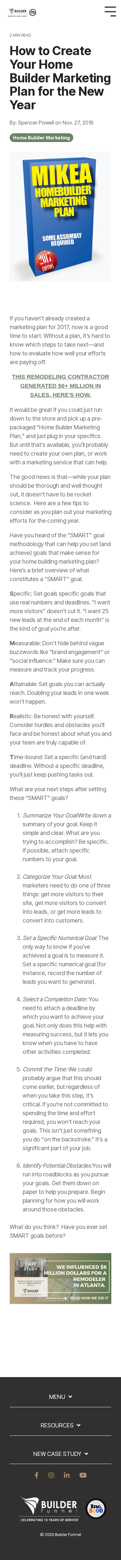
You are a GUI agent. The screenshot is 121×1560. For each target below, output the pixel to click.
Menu (57, 1396)
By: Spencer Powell (32, 122)
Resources (57, 1425)
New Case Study (57, 1453)
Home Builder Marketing (41, 137)
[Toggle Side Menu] (110, 10)
